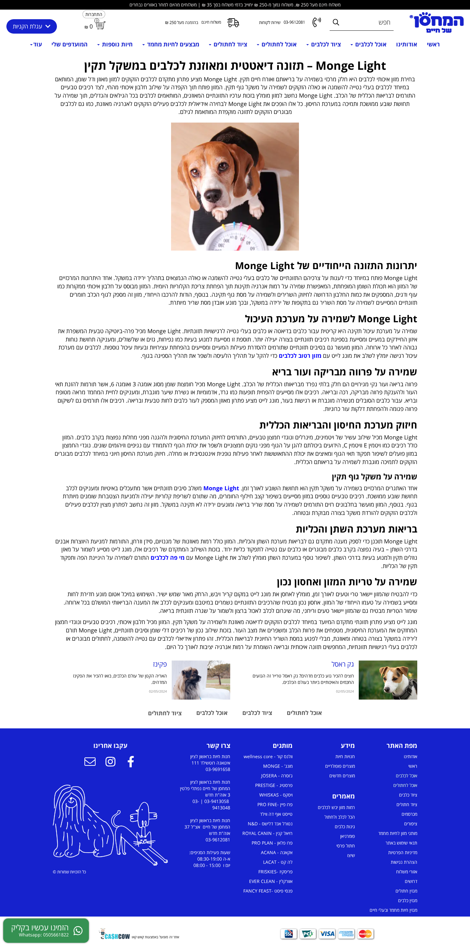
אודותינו (406, 44)
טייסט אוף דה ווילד (276, 814)
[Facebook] (130, 762)
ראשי (433, 44)
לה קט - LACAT (278, 862)
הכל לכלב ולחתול (340, 817)
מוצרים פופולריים (340, 766)
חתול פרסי (345, 846)
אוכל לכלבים (370, 44)
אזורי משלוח (406, 872)
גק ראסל (343, 664)
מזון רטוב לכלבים (300, 355)
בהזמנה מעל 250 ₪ (181, 22)
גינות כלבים (345, 826)
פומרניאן (347, 836)
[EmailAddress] (90, 762)
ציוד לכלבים (325, 44)
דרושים (411, 881)
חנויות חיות (345, 756)
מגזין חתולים (406, 891)
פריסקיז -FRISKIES (275, 872)
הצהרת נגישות (404, 862)
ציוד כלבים (408, 795)
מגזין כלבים (407, 900)
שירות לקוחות (269, 22)
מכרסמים (409, 814)
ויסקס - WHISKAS (276, 795)
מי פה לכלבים (167, 557)
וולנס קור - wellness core (268, 756)
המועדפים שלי (69, 44)
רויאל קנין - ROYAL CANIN (267, 833)
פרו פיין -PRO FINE (275, 804)
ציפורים (410, 824)
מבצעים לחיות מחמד (172, 44)
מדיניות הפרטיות (402, 852)
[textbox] (235, 87)
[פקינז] (201, 680)
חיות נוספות (116, 44)
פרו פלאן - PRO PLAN (272, 843)
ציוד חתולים (406, 804)
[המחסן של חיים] (436, 23)
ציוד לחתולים (229, 44)
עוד (37, 44)
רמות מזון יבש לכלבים (336, 807)
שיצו (351, 855)
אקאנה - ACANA (277, 852)
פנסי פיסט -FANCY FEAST (268, 891)
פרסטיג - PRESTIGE (274, 785)
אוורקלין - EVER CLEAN (271, 881)
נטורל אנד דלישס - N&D (270, 824)
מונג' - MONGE (278, 766)
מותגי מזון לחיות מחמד (397, 833)
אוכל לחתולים (278, 44)
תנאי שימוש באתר (401, 843)
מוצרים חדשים (342, 776)
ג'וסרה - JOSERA (277, 776)
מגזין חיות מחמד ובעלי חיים (393, 910)
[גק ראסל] (388, 680)
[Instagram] (110, 762)
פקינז (160, 664)
